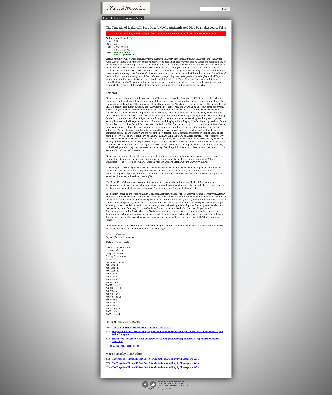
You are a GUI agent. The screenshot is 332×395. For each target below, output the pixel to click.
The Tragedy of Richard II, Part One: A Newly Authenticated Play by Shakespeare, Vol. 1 (155, 367)
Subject (112, 18)
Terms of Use (178, 383)
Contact (160, 383)
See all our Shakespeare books (124, 345)
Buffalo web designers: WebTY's (161, 389)
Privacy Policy (168, 383)
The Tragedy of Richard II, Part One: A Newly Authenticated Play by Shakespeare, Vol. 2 (155, 358)
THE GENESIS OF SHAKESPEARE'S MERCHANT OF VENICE (141, 327)
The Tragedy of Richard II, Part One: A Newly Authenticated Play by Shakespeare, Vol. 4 (155, 363)
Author (134, 18)
